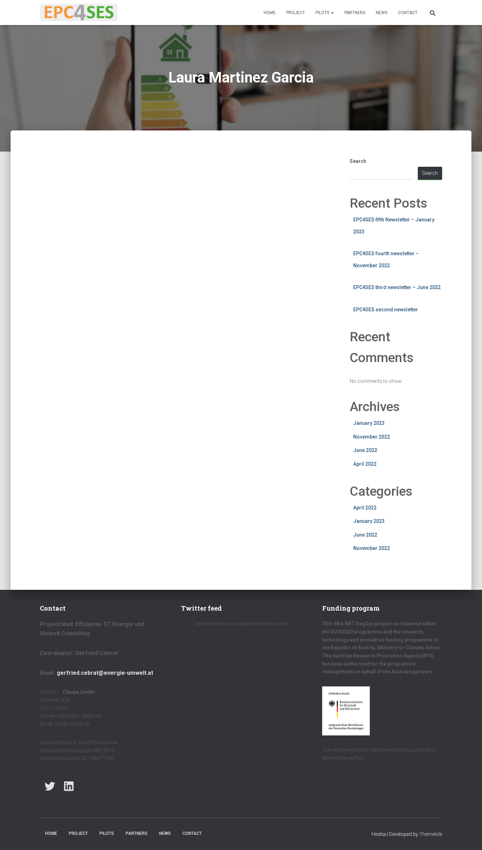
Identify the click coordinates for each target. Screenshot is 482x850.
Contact (407, 12)
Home (270, 12)
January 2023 (369, 423)
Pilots (322, 12)
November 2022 (371, 437)
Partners (354, 12)
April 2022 (364, 464)
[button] (332, 12)
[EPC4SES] (79, 13)
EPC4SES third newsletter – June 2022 (397, 287)
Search (358, 161)
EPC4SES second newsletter (385, 309)
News (381, 12)
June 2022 (365, 450)
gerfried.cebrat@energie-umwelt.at (105, 672)
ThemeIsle (430, 834)
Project (295, 12)
